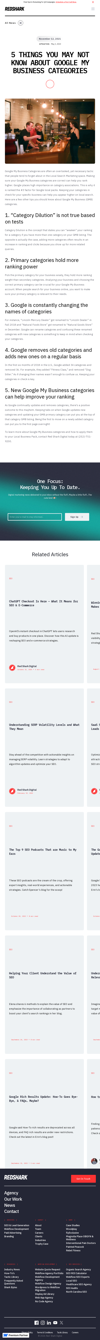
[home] (14, 9)
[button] (92, 9)
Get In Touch (83, 1178)
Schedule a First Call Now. (66, 2)
